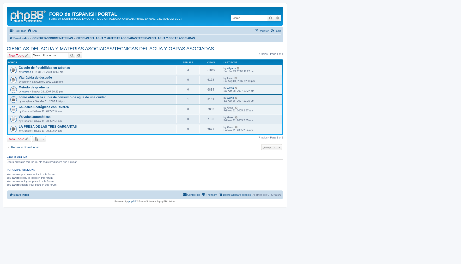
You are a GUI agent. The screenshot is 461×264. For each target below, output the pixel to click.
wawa (25, 91)
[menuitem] (32, 31)
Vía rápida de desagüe (35, 77)
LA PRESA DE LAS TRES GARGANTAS (48, 126)
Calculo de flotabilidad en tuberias (44, 67)
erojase (26, 71)
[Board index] (28, 15)
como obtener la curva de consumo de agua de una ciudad (62, 97)
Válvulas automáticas (34, 117)
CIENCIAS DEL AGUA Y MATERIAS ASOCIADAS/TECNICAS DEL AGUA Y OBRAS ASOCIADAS (110, 48)
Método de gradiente (34, 87)
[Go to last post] (238, 68)
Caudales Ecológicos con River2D (44, 107)
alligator (231, 68)
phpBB (132, 201)
